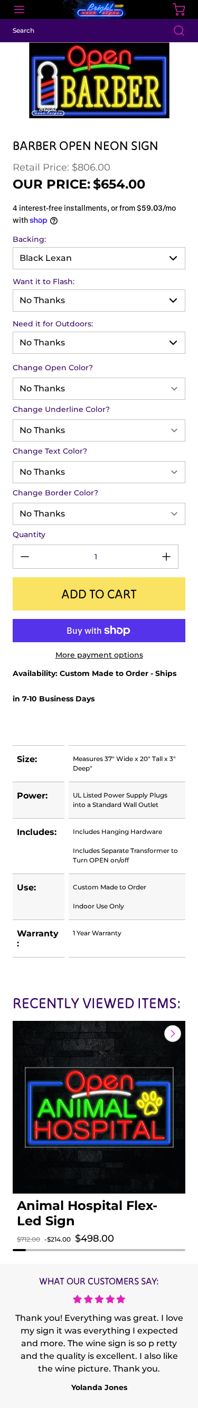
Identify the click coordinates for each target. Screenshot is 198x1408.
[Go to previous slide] (148, 1033)
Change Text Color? (50, 451)
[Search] (173, 30)
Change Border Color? (55, 493)
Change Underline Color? (61, 409)
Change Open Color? (53, 367)
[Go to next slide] (171, 1033)
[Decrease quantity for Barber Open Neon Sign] (24, 556)
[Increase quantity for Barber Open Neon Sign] (166, 556)
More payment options (99, 655)
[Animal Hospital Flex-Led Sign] (99, 1107)
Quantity (29, 534)
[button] (32, 1249)
